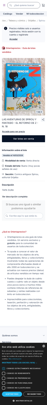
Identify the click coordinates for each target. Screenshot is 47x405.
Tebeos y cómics (16, 20)
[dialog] (23, 374)
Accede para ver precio (13, 131)
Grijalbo (32, 20)
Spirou (42, 20)
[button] (23, 362)
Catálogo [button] (7, 13)
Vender (19, 13)
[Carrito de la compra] (43, 5)
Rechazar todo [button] (34, 394)
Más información (15, 359)
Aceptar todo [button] (12, 394)
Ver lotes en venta (23, 138)
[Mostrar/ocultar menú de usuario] (3, 5)
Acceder (13, 39)
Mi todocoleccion (35, 13)
